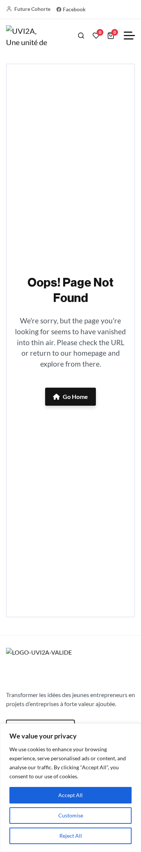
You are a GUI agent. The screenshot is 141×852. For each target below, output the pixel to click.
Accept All (70, 795)
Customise (70, 815)
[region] (70, 787)
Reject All (70, 835)
